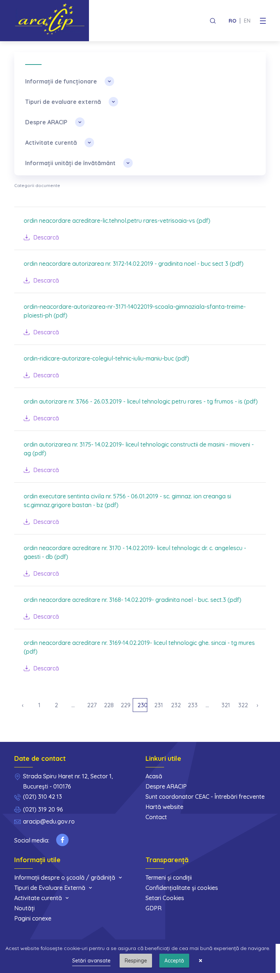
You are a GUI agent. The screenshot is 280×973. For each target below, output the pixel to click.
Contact (156, 817)
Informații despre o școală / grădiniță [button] (64, 877)
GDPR (153, 908)
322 (243, 705)
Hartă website (164, 806)
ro (232, 20)
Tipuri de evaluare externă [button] (63, 101)
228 (109, 705)
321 (225, 705)
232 (176, 705)
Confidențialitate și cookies (181, 887)
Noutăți (24, 908)
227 (92, 705)
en (247, 20)
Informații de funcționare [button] (61, 81)
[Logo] (51, 20)
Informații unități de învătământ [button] (70, 163)
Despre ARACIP (166, 786)
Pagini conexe (32, 918)
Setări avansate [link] (91, 960)
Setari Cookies (164, 898)
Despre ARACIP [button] (46, 122)
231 (158, 705)
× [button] (200, 960)
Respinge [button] (136, 960)
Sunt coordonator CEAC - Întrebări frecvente (205, 796)
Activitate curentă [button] (51, 142)
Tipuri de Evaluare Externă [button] (49, 887)
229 (126, 705)
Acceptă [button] (174, 960)
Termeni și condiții (168, 877)
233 (193, 705)
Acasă (153, 776)
